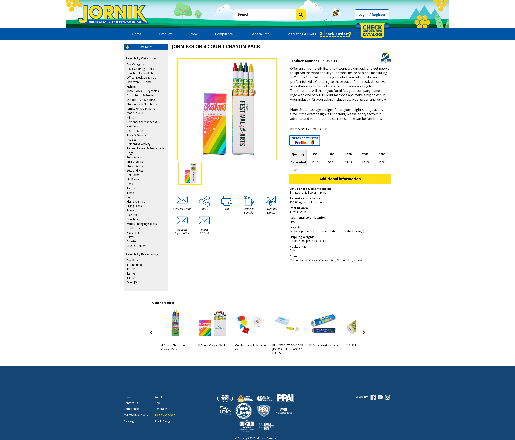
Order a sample (249, 210)
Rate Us (159, 397)
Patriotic (132, 215)
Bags (130, 153)
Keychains (133, 232)
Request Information (182, 231)
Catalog (129, 421)
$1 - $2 (131, 269)
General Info (260, 34)
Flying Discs (134, 206)
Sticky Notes (135, 162)
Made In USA (135, 113)
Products (166, 34)
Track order (164, 415)
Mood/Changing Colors (142, 224)
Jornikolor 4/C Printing (141, 108)
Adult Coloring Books (140, 69)
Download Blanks (271, 210)
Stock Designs (163, 421)
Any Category (135, 64)
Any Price (133, 260)
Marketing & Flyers (301, 34)
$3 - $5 (131, 278)
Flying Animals (136, 201)
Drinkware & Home (139, 82)
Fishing (131, 86)
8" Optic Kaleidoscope (323, 345)
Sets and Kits (135, 170)
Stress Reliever (136, 166)
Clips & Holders (136, 246)
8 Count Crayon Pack (212, 345)
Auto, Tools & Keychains (143, 91)
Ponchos (132, 219)
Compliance (224, 34)
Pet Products (135, 131)
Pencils (131, 188)
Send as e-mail (182, 209)
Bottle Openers (136, 228)
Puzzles (131, 139)
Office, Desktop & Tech (142, 77)
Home (136, 34)
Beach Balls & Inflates (141, 73)
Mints (130, 117)
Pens (130, 184)
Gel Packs (133, 175)
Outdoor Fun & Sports (141, 100)
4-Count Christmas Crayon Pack (173, 347)
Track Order (335, 34)
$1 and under (135, 265)
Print (227, 209)
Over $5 (132, 282)
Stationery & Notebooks (142, 104)
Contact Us (131, 403)
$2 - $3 (131, 273)
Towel (131, 193)
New (194, 34)
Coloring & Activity (138, 144)
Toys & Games (136, 135)
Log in (363, 14)
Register (379, 14)
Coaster (132, 241)
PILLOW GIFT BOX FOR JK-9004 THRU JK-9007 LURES (287, 349)
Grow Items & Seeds (140, 95)
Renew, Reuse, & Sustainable (146, 148)
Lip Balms (133, 179)
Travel (131, 210)
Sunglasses (134, 157)
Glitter (130, 237)
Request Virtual (204, 231)
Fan (129, 197)
